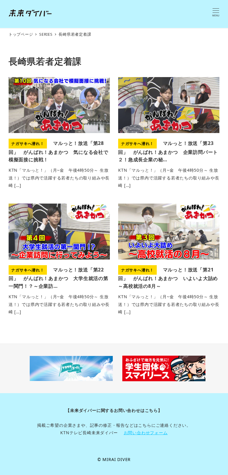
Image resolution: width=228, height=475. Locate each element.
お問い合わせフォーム (146, 432)
